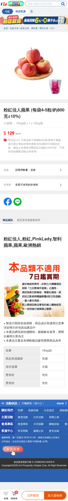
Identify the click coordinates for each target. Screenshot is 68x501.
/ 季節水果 (43, 28)
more (60, 403)
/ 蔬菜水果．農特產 (28, 28)
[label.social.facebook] (8, 201)
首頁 (6, 28)
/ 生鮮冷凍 (13, 28)
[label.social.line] (17, 201)
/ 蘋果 (51, 28)
